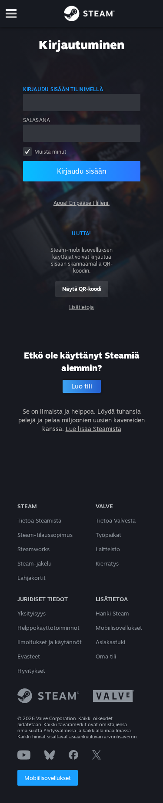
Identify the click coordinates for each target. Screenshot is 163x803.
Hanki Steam (112, 613)
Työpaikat (108, 534)
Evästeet (28, 656)
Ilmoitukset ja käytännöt (49, 641)
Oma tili (106, 656)
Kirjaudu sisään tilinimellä (63, 89)
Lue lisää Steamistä (93, 428)
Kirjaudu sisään (81, 171)
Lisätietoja (81, 307)
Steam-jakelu (34, 563)
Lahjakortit (31, 577)
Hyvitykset (31, 670)
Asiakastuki (110, 641)
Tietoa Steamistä (39, 520)
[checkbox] (27, 151)
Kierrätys (107, 563)
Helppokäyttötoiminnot (48, 627)
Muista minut (50, 151)
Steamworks (33, 549)
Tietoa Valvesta (116, 520)
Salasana (36, 120)
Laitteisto (108, 549)
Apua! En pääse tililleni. (81, 203)
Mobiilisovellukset (47, 777)
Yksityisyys (31, 613)
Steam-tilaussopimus (45, 534)
